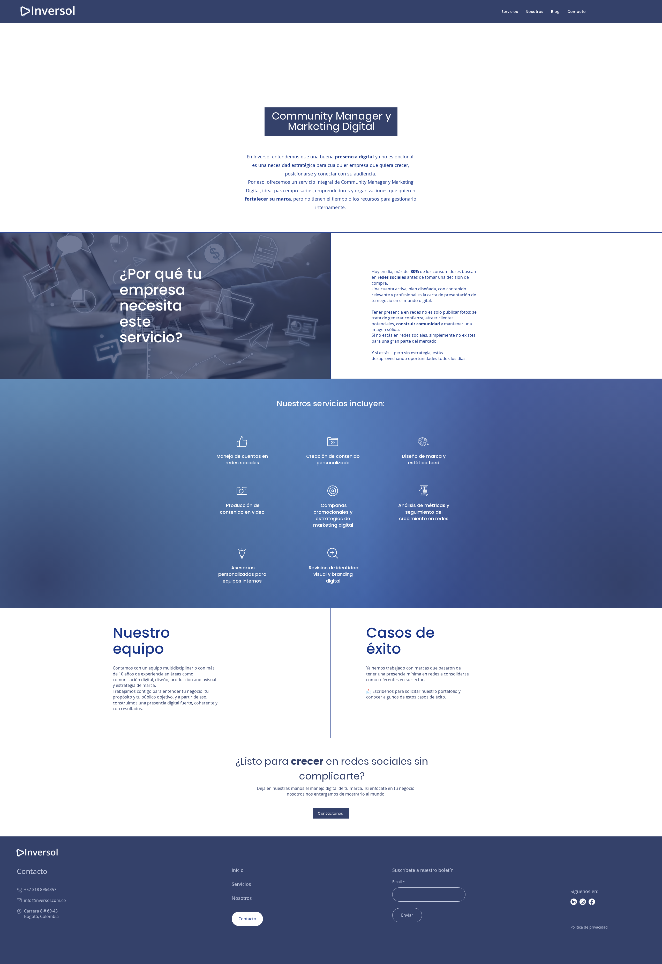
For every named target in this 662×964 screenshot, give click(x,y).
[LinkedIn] (573, 902)
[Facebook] (592, 902)
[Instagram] (583, 902)
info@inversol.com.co (41, 900)
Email (397, 882)
